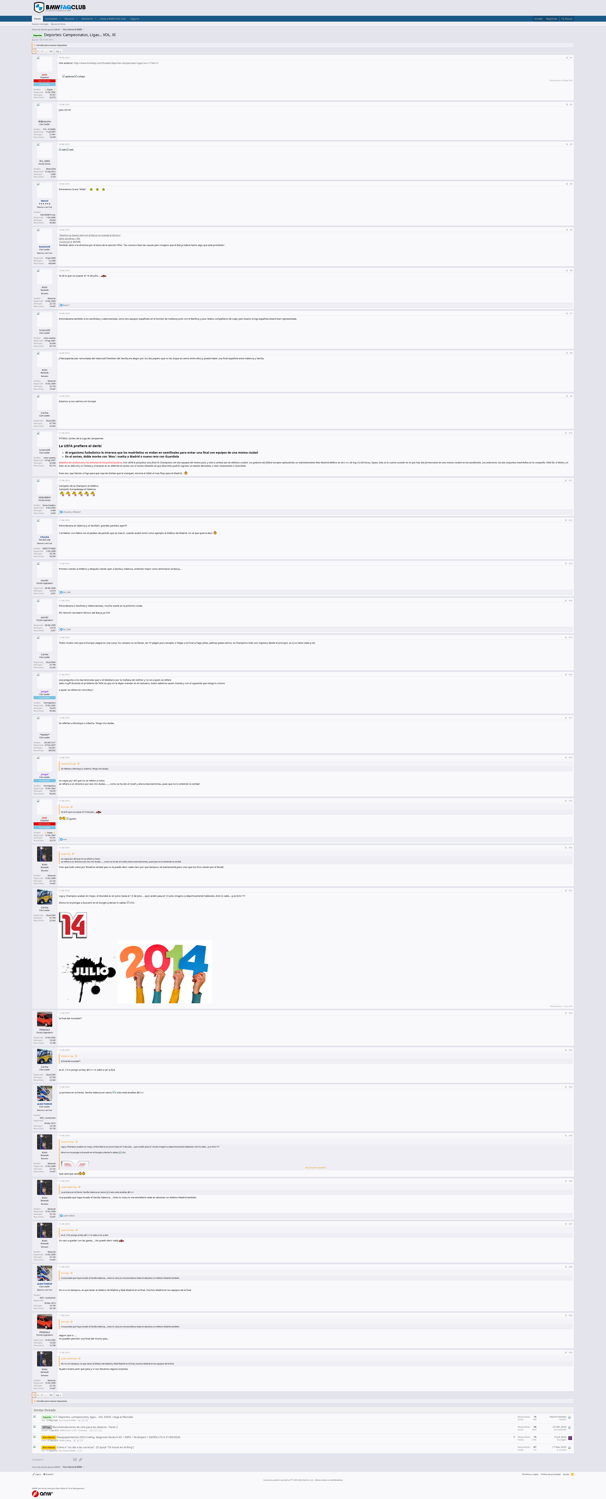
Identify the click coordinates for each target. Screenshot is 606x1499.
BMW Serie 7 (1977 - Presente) (73, 1430)
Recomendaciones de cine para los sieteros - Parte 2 (85, 1427)
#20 (570, 847)
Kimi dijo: (65, 807)
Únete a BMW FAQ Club (113, 18)
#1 (571, 57)
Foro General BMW (67, 1420)
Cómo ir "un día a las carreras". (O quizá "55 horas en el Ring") (95, 1447)
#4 (571, 184)
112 (100, 1430)
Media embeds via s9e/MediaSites (329, 1480)
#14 (570, 600)
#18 (570, 757)
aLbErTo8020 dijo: (69, 1187)
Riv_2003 (44, 161)
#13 (570, 563)
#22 (570, 1013)
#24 (570, 1087)
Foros (37, 18)
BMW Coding (65, 1440)
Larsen (45, 1430)
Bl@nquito (44, 121)
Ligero (38, 1474)
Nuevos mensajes (40, 24)
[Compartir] (567, 58)
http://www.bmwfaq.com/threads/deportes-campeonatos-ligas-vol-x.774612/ (116, 63)
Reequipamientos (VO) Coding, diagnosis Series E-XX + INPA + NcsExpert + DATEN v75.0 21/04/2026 (118, 1437)
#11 (570, 480)
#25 (570, 1135)
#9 (571, 396)
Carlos (44, 412)
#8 (571, 353)
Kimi (44, 287)
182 (51, 51)
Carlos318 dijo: (67, 1141)
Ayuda (566, 1474)
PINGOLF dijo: (67, 1056)
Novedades (51, 18)
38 (86, 1420)
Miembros (87, 18)
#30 (570, 1352)
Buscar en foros (58, 24)
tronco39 (44, 330)
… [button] (46, 51)
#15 (570, 637)
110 (90, 1430)
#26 (570, 1181)
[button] (60, 19)
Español (49, 1474)
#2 (571, 104)
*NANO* (45, 734)
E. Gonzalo (561, 1450)
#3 (571, 144)
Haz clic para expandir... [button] (316, 1167)
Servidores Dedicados (47, 1488)
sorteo (346, 462)
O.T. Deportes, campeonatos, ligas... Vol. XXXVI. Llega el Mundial (93, 1417)
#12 (570, 520)
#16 (570, 674)
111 (95, 1430)
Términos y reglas (530, 1474)
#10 (570, 433)
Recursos (69, 18)
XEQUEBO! (44, 497)
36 (79, 1420)
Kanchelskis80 (560, 1429)
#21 (570, 890)
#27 (570, 1224)
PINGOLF (44, 1029)
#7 (571, 313)
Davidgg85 (561, 1439)
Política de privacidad (551, 1474)
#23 (570, 1050)
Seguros (134, 18)
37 (83, 1420)
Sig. (57, 51)
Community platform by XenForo (288, 1480)
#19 (570, 800)
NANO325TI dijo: (68, 763)
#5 (571, 229)
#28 (570, 1266)
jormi (44, 1440)
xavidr (44, 580)
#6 (571, 270)
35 (74, 1440)
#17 (570, 717)
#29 (570, 1315)
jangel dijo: (66, 853)
